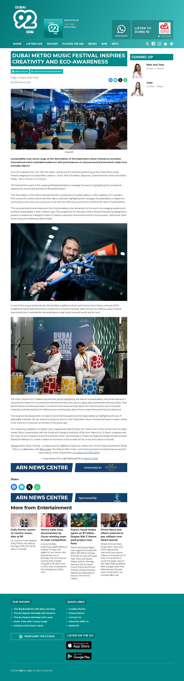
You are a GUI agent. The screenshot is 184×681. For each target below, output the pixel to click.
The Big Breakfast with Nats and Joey (34, 609)
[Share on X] (120, 80)
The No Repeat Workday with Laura (33, 617)
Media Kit (74, 625)
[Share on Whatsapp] (125, 80)
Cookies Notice (77, 609)
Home (17, 43)
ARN (21, 670)
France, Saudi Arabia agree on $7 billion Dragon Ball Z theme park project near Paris (83, 536)
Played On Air (73, 43)
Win (104, 43)
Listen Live (34, 43)
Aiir (30, 670)
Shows (52, 43)
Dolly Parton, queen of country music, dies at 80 (23, 533)
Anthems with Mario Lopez (28, 625)
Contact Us (75, 617)
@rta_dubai (45, 449)
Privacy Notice (76, 613)
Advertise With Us (79, 621)
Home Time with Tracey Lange (30, 621)
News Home (21, 71)
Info (115, 43)
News (92, 43)
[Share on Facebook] (111, 80)
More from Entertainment (48, 71)
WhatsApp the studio (39, 636)
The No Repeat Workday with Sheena (34, 613)
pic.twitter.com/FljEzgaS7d (86, 452)
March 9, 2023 (91, 458)
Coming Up (142, 57)
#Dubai (15, 446)
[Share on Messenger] (115, 80)
